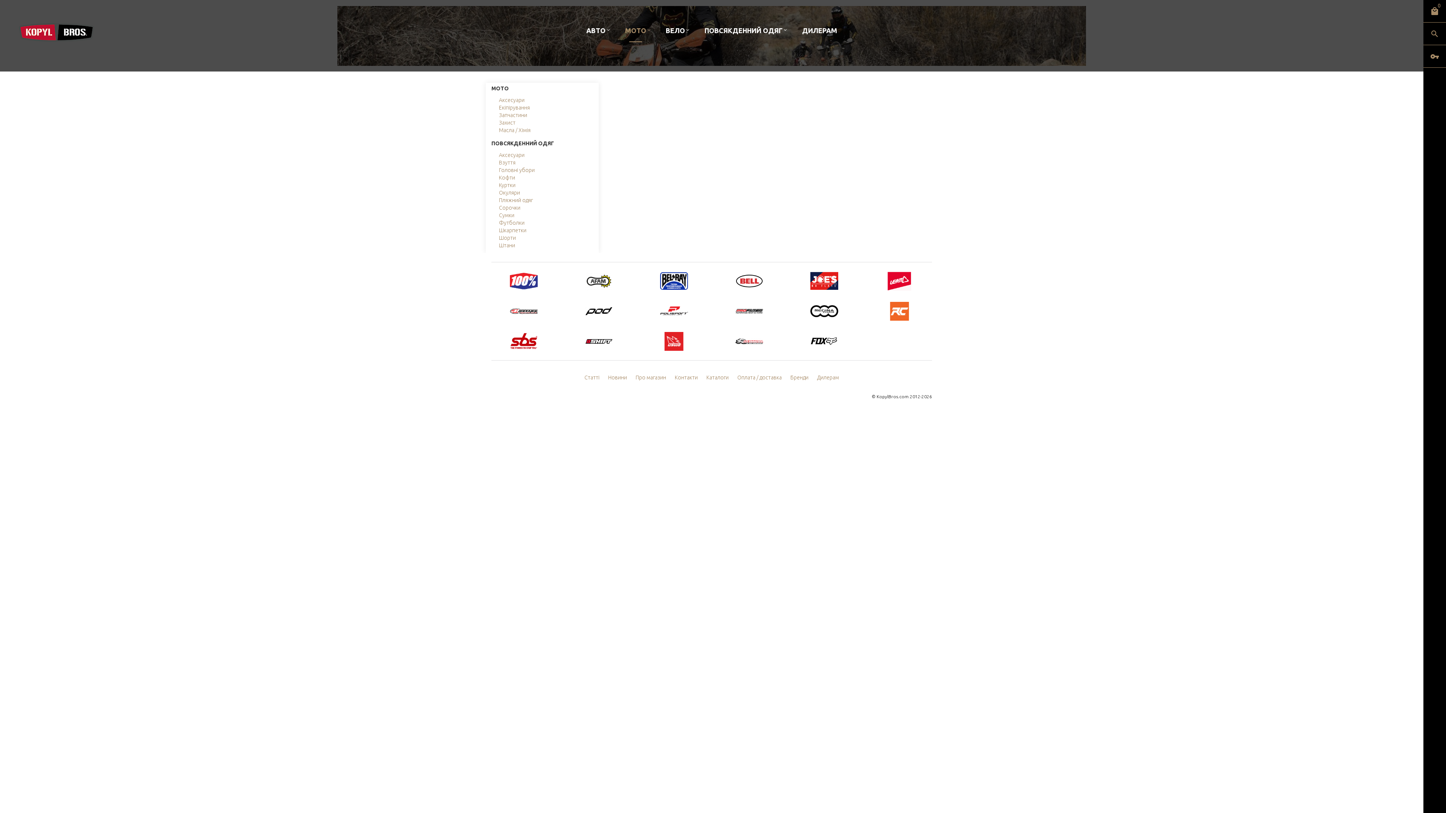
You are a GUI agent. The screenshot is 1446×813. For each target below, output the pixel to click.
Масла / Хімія (515, 130)
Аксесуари (512, 100)
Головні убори (517, 170)
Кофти (507, 178)
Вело (675, 30)
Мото (635, 30)
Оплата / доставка (759, 378)
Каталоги (717, 378)
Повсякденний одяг (743, 30)
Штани (507, 245)
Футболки (512, 223)
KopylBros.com (893, 396)
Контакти (686, 378)
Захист (507, 123)
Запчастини (513, 115)
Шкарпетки (512, 230)
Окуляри (509, 193)
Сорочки (509, 208)
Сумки (506, 215)
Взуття (507, 163)
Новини (617, 378)
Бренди (799, 378)
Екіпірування (514, 108)
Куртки (507, 185)
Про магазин (651, 378)
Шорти (507, 238)
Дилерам (819, 30)
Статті (591, 378)
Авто (596, 30)
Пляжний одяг (516, 200)
